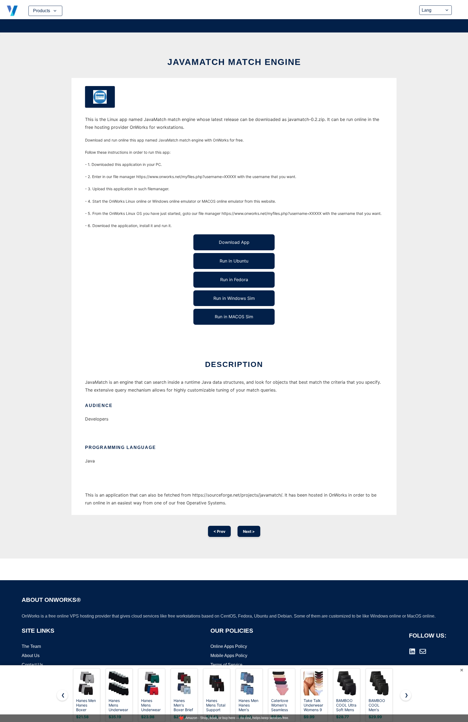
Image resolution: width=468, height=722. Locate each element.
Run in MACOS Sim (234, 316)
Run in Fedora (234, 279)
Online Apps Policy (228, 646)
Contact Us (32, 664)
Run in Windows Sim (234, 298)
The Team (31, 646)
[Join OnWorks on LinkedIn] (412, 651)
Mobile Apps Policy (228, 655)
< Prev (219, 531)
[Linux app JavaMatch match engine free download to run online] (100, 97)
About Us (31, 655)
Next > (249, 531)
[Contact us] (423, 651)
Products (41, 10)
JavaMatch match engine (234, 62)
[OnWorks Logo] (12, 11)
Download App (234, 242)
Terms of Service (226, 664)
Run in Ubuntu (234, 261)
